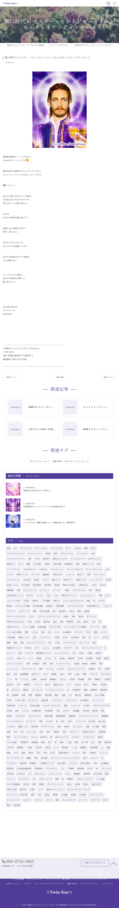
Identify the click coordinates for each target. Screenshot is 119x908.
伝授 (28, 663)
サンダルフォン (88, 737)
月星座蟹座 (24, 674)
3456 (15, 732)
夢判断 (55, 795)
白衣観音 (89, 658)
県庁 (64, 732)
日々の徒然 (26, 585)
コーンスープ (80, 721)
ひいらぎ (60, 669)
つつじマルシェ (56, 700)
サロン (68, 774)
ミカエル (10, 658)
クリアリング (94, 627)
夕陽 (22, 642)
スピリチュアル (56, 548)
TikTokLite (21, 774)
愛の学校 (23, 789)
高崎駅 (54, 674)
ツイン (30, 658)
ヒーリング (83, 800)
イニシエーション (57, 569)
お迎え (62, 674)
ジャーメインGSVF (13, 601)
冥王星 (97, 590)
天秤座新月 (24, 742)
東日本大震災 (85, 763)
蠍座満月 (88, 695)
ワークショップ (97, 700)
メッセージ (70, 574)
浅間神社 (83, 747)
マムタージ (11, 779)
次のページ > (108, 377)
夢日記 (47, 564)
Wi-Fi (18, 684)
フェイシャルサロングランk (73, 601)
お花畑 (56, 637)
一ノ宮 (74, 747)
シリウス (25, 711)
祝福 (88, 601)
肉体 (102, 711)
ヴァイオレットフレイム (55, 690)
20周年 (34, 679)
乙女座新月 (67, 632)
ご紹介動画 (11, 637)
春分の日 (10, 684)
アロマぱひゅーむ (29, 569)
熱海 (76, 742)
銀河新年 (70, 622)
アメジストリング (13, 580)
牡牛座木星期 (38, 606)
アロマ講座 (46, 601)
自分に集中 (62, 763)
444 (22, 732)
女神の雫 (43, 679)
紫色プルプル (81, 580)
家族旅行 (38, 695)
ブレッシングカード (61, 653)
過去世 (36, 580)
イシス (68, 684)
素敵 (32, 795)
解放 (104, 627)
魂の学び (78, 695)
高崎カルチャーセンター (55, 789)
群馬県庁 (71, 658)
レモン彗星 (100, 779)
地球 (61, 622)
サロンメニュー (40, 774)
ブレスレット (44, 590)
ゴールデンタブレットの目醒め (75, 627)
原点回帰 (34, 726)
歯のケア (80, 574)
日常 (41, 732)
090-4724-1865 (19, 359)
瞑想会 (48, 553)
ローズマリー (74, 732)
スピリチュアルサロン (15, 663)
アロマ (37, 559)
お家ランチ (36, 674)
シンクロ (34, 632)
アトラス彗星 (12, 742)
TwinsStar (26, 580)
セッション (104, 753)
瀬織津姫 (10, 590)
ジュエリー (27, 800)
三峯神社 (103, 684)
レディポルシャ (45, 637)
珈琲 (23, 753)
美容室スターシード (14, 648)
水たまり (105, 637)
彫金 (8, 674)
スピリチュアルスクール (76, 669)
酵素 (95, 632)
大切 (49, 632)
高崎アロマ (11, 564)
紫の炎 (47, 684)
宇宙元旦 (107, 679)
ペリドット (38, 684)
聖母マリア (56, 580)
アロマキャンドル (79, 590)
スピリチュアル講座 (22, 606)
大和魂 (89, 653)
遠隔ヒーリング (88, 564)
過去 (34, 784)
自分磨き (49, 606)
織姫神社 (53, 679)
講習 (65, 705)
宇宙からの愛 (12, 789)
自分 (43, 632)
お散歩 (107, 669)
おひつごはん (106, 674)
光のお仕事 (98, 774)
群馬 (8, 548)
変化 (38, 753)
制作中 (31, 753)
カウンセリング (25, 548)
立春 (100, 663)
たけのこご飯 (20, 700)
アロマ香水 (37, 564)
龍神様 (9, 606)
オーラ (68, 548)
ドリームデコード (13, 800)
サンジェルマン (51, 768)
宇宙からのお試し (69, 585)
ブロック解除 (99, 695)
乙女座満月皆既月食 (24, 768)
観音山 (26, 690)
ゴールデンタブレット (15, 758)
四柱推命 (81, 679)
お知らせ (56, 601)
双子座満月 (57, 648)
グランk (34, 737)
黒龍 (8, 732)
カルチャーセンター (96, 795)
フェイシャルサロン (21, 737)
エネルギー (68, 648)
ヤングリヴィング (69, 642)
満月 (83, 637)
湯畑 (30, 695)
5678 (85, 758)
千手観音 (70, 768)
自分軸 (56, 585)
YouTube (29, 595)
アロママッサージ (45, 779)
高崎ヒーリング (22, 574)
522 (77, 648)
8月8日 (66, 726)
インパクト (24, 679)
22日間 (76, 663)
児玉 (48, 732)
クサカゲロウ (20, 716)
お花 (39, 795)
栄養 (108, 747)
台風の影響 (42, 627)
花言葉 (62, 658)
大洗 (57, 711)
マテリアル (11, 611)
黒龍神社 (20, 747)
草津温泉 (15, 695)
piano (86, 684)
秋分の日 (44, 737)
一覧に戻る (59, 377)
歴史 (59, 726)
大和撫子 (93, 753)
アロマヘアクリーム (29, 669)
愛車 (69, 674)
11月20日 (38, 747)
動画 (8, 642)
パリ (62, 768)
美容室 (86, 611)
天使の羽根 (57, 564)
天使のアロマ (57, 574)
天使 (29, 559)
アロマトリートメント (85, 779)
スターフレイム (37, 690)
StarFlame (43, 569)
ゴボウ (70, 721)
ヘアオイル (107, 606)
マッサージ (22, 705)
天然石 (69, 784)
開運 (86, 548)
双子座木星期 (34, 705)
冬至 (20, 653)
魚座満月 (77, 774)
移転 (94, 642)
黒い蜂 (77, 784)
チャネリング (95, 800)
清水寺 (47, 747)
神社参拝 (48, 585)
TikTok (89, 768)
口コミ (31, 616)
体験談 (41, 784)
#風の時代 (57, 461)
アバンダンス (77, 726)
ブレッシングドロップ (75, 569)
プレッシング (84, 642)
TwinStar (77, 548)
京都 (99, 742)
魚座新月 (27, 684)
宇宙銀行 (70, 779)
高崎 (57, 800)
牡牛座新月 (85, 700)
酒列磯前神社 (61, 716)
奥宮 (16, 711)
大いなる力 (11, 726)
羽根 (18, 590)
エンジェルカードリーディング (79, 789)
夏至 (79, 611)
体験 (44, 663)
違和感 (93, 663)
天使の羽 (10, 774)
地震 (87, 726)
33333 (94, 585)
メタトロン (76, 737)
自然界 (98, 658)
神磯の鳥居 (49, 716)
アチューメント (99, 574)
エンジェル (73, 763)
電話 (34, 611)
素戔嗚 (9, 716)
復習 (26, 632)
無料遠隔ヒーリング (44, 653)
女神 (92, 553)
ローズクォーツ (23, 779)
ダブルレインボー (55, 774)
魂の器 (95, 711)
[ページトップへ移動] (114, 863)
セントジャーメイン (35, 553)
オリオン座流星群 (13, 784)
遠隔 (15, 642)
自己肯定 (23, 763)
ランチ (9, 679)
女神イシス (21, 658)
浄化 (62, 721)
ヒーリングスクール (78, 559)
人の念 (77, 674)
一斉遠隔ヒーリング (47, 763)
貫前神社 (65, 747)
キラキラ (101, 601)
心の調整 (64, 795)
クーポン (10, 574)
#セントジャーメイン (40, 461)
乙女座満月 (104, 763)
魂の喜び (36, 663)
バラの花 (49, 721)
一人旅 (68, 742)
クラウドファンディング (15, 553)
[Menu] (114, 3)
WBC (90, 590)
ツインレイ (57, 590)
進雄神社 (94, 690)
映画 (8, 753)
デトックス (78, 632)
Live (29, 774)
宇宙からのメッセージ (69, 595)
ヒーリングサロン (41, 548)
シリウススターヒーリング (88, 716)
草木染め (28, 648)
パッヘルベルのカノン (15, 721)
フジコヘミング (24, 611)
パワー (57, 632)
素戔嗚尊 (103, 690)
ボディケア (38, 800)
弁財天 (85, 784)
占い (15, 548)
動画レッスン (23, 726)
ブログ (48, 595)
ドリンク (104, 632)
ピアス (20, 564)
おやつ (45, 674)
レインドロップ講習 (14, 632)
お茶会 (37, 622)
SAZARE (108, 580)
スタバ (16, 753)
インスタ (39, 595)
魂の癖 (84, 663)
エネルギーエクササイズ (52, 705)
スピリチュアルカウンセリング (49, 616)
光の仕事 (92, 721)
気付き (71, 611)
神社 (73, 616)
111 (34, 779)
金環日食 (34, 742)
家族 (23, 695)
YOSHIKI (78, 684)
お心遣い (87, 705)
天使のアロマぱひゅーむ (16, 622)
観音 (56, 695)
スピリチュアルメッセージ (91, 648)
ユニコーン (94, 758)
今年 (45, 753)
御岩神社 (108, 742)
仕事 (51, 663)
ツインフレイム (12, 669)
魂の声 (106, 658)
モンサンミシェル (47, 726)
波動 (77, 564)
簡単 (41, 721)
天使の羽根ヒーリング (15, 595)
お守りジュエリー (95, 559)
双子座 (9, 711)
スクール (49, 800)
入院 (93, 622)
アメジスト (94, 674)
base (107, 569)
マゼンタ (63, 679)
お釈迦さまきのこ (89, 732)
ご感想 (66, 590)
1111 (56, 595)
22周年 (32, 789)
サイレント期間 (28, 627)
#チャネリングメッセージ (77, 461)
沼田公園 (44, 700)
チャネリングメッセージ (16, 559)
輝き (84, 753)
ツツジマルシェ (71, 700)
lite (97, 768)
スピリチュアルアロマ (75, 606)
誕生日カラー (68, 580)
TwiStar (103, 585)
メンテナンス (12, 763)
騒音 (43, 742)
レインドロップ (82, 553)
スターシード (106, 768)
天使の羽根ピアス (93, 606)
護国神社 (72, 716)
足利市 (72, 679)
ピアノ (37, 648)
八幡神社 (56, 732)
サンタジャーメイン (63, 663)
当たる (105, 800)
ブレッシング (31, 732)
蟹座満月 (46, 574)
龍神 (104, 726)
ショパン (46, 648)
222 (100, 622)
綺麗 (56, 779)
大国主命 (35, 601)
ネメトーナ (11, 653)
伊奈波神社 (39, 768)
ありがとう (16, 690)
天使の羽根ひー (64, 753)
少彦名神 (82, 795)
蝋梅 (41, 669)
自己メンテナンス (62, 737)
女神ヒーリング (12, 585)
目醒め (28, 758)
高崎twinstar (58, 684)
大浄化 (9, 700)
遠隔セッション (24, 637)
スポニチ (66, 711)
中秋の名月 (75, 637)
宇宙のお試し (84, 585)
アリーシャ (35, 574)
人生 (70, 695)
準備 (61, 742)
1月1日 (81, 653)
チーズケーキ (31, 721)
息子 (54, 611)
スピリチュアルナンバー (36, 642)
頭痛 (84, 674)
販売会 (81, 616)
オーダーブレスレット (55, 784)
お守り (93, 548)
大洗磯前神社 (36, 711)
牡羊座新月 (76, 690)
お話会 (66, 616)
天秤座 (73, 795)
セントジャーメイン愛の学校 (17, 795)
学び (49, 742)
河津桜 (94, 684)
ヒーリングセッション (94, 569)
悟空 (89, 679)
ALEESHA (86, 711)
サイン (40, 789)
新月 (99, 564)
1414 (78, 622)
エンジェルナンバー (88, 595)
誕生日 (86, 622)
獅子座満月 (37, 585)
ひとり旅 (84, 742)
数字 (36, 758)
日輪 (63, 695)
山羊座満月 (49, 711)
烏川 (99, 669)
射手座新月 (69, 564)
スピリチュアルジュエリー (16, 616)
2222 (50, 642)
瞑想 (55, 553)
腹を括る (62, 611)
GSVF (30, 622)
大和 (73, 653)
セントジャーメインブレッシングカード (65, 758)
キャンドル (50, 669)
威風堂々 (33, 763)
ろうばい (48, 658)
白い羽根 (96, 726)
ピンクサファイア (30, 590)
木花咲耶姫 (94, 747)
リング (56, 747)
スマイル (45, 580)
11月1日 (26, 784)
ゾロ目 (57, 642)
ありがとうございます (101, 705)
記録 (106, 774)
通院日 (100, 737)
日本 (92, 742)
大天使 (26, 601)
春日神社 (87, 774)
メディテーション (67, 553)
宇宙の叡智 (60, 606)
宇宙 (100, 595)
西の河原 (48, 695)
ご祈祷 (29, 747)
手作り (88, 632)
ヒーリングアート (96, 580)
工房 (15, 674)
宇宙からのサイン (13, 627)
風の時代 (46, 559)
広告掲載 (76, 711)
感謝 (8, 737)
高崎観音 (105, 716)
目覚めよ (99, 653)
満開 (85, 690)
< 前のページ (10, 377)
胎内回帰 (80, 768)
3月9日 (46, 795)
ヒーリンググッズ (13, 569)
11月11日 (10, 747)
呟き (34, 637)
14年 (95, 763)
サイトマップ (107, 884)
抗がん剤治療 (44, 611)
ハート (96, 637)
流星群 (39, 658)
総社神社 (44, 758)
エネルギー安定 (55, 627)
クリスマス (29, 653)
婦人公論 (102, 721)
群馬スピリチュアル (60, 559)
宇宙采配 (102, 732)
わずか (52, 753)
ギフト (107, 595)
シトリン (76, 753)
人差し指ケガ (96, 784)
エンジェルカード (68, 800)
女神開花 (91, 669)
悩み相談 (17, 805)
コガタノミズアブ (34, 716)
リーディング (75, 705)
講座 (28, 564)
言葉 (88, 574)
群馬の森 (47, 622)
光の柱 (80, 658)
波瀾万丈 (98, 679)
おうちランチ (33, 700)
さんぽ (65, 637)
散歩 (55, 622)
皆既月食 (10, 768)
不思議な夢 (11, 705)
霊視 (8, 805)
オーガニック (91, 616)
